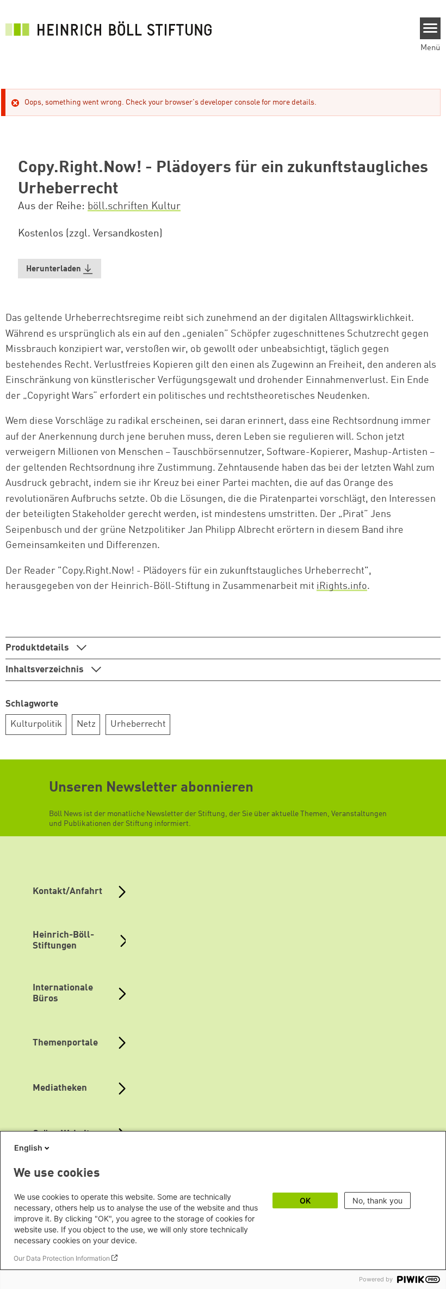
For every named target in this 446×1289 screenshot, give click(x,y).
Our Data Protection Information (62, 1258)
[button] (60, 269)
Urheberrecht (138, 724)
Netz (86, 724)
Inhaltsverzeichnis (45, 669)
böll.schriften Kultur (134, 206)
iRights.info (342, 586)
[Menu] (430, 28)
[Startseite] (108, 28)
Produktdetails (38, 648)
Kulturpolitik (36, 724)
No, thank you (377, 1200)
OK (305, 1200)
